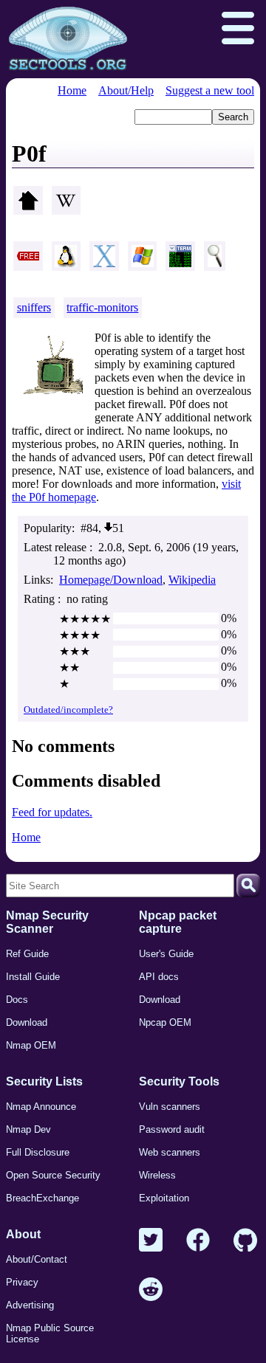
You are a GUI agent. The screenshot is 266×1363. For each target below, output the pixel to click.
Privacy (22, 1282)
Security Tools (179, 1081)
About (23, 1234)
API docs (159, 976)
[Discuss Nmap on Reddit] (151, 1290)
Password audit (172, 1129)
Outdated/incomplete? (68, 709)
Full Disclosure (37, 1152)
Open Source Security (53, 1175)
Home (72, 90)
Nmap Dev (28, 1129)
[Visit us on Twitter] (151, 1241)
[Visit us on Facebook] (198, 1241)
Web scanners (169, 1152)
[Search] (248, 885)
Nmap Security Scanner (47, 922)
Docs (17, 999)
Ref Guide (27, 953)
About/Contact (36, 1259)
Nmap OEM (31, 1045)
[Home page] (68, 39)
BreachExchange (42, 1198)
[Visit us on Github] (245, 1241)
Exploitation (164, 1198)
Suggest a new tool (210, 90)
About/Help (126, 90)
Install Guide (33, 976)
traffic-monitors (102, 307)
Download (26, 1022)
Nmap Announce (41, 1106)
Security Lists (44, 1081)
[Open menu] (238, 29)
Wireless (157, 1175)
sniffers (34, 307)
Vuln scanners (169, 1106)
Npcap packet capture (177, 922)
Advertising (30, 1305)
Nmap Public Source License (50, 1333)
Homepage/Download (111, 579)
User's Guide (166, 953)
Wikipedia (192, 579)
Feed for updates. (52, 812)
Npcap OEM (165, 1022)
